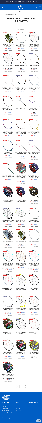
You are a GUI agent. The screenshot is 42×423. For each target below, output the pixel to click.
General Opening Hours (7, 412)
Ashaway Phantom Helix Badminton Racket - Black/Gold (21, 264)
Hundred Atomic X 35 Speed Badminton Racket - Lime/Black (34, 132)
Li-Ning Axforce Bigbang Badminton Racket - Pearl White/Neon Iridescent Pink (34, 154)
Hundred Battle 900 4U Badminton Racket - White (8, 88)
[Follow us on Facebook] (3, 418)
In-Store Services (18, 406)
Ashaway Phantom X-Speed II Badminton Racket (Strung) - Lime (21, 309)
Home (3, 14)
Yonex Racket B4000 (21, 108)
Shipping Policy (5, 406)
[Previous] (17, 386)
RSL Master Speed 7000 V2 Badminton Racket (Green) (21, 221)
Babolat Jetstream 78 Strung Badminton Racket (8, 45)
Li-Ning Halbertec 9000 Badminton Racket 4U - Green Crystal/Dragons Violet (34, 110)
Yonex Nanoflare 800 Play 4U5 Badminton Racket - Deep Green (34, 45)
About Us (4, 404)
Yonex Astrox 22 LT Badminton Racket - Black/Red (34, 332)
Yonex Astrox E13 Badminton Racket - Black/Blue (8, 332)
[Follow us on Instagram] (9, 418)
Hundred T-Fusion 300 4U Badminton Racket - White (34, 88)
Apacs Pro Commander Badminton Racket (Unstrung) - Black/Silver (8, 310)
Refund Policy (31, 404)
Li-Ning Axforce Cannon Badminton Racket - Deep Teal (8, 176)
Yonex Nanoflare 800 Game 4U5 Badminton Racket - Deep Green (8, 67)
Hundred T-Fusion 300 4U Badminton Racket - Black (8, 110)
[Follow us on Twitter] (6, 418)
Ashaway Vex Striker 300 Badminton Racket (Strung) (21, 332)
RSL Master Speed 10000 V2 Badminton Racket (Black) (8, 221)
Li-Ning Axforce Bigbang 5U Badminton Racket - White (21, 154)
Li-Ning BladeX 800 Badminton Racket (8, 153)
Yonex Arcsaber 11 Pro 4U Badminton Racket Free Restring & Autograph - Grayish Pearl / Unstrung (21, 178)
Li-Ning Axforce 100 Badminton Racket (34, 200)
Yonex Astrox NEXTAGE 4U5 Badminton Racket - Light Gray (21, 45)
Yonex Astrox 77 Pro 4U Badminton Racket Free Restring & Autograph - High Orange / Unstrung (8, 376)
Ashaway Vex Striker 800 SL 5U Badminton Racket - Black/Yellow (21, 288)
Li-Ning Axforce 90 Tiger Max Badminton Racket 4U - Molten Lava (8, 200)
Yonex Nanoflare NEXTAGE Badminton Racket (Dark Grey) (34, 221)
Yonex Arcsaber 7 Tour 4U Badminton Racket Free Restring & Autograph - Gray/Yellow (34, 355)
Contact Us (31, 406)
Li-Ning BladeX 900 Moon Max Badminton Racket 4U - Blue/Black (34, 176)
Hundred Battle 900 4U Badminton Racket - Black (21, 67)
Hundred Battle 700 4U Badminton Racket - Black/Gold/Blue (21, 88)
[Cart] (39, 7)
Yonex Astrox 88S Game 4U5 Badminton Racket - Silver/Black (8, 288)
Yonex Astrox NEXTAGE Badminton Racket (34, 242)
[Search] (4, 7)
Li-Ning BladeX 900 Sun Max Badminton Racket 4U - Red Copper (21, 200)
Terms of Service (5, 410)
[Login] (36, 7)
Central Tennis (18, 410)
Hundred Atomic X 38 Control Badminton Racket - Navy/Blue (8, 132)
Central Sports (18, 408)
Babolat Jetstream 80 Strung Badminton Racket (8, 243)
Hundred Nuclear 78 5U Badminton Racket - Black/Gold (34, 67)
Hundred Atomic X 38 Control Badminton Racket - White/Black (21, 132)
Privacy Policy (5, 408)
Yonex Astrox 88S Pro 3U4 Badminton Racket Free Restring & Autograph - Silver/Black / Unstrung (34, 266)
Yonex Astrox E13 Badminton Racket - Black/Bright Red (21, 353)
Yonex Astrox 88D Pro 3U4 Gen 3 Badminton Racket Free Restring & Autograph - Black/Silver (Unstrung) (8, 266)
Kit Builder (17, 404)
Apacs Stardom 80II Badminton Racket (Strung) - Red (33, 288)
